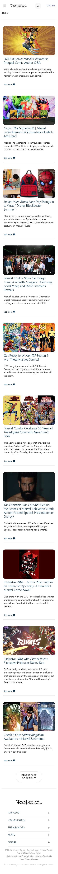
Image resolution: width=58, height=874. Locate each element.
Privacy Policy (46, 849)
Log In (51, 5)
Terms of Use (32, 849)
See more (8, 84)
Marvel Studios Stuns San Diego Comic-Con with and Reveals (28, 284)
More (11, 835)
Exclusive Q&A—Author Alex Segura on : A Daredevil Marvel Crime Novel (28, 586)
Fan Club (13, 813)
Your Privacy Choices (29, 859)
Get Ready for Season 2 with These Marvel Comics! (26, 358)
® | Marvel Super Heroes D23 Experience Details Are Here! (28, 132)
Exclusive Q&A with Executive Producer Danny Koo (26, 661)
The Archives (16, 827)
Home (5, 13)
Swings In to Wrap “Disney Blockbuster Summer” (29, 205)
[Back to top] (52, 863)
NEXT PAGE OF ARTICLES (29, 777)
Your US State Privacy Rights (29, 852)
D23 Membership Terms (15, 849)
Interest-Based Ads (44, 856)
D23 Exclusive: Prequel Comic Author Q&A (26, 61)
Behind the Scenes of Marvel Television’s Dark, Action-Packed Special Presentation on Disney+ (29, 511)
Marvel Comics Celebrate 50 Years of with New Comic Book (28, 432)
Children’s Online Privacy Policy (20, 856)
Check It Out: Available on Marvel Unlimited (24, 737)
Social (12, 842)
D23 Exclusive (16, 820)
